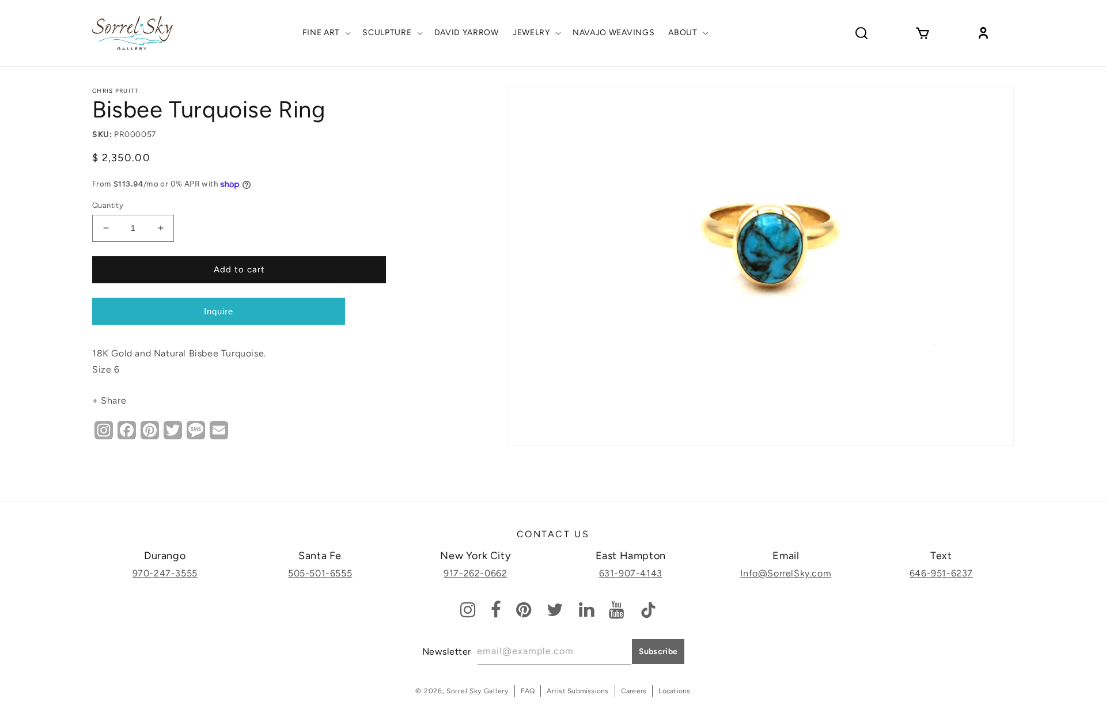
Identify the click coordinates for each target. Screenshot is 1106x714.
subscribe (658, 651)
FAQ (528, 691)
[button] (326, 33)
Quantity (107, 205)
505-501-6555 (320, 573)
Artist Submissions (577, 691)
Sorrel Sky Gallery (477, 691)
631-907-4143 (630, 573)
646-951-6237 (941, 573)
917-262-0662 (475, 573)
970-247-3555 (165, 573)
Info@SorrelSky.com (785, 573)
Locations (674, 691)
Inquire (218, 311)
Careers (634, 691)
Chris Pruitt (115, 90)
